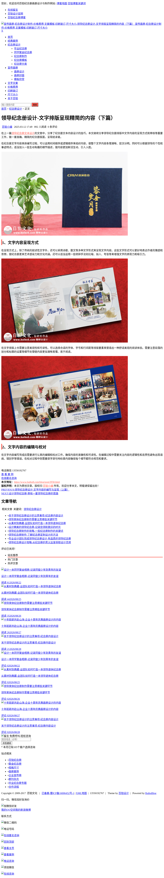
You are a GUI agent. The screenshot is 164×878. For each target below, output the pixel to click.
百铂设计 (124, 793)
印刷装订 (13, 90)
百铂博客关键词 (77, 3)
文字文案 (13, 83)
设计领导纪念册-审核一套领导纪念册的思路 (29, 493)
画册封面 (19, 75)
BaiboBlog (150, 793)
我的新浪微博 (23, 809)
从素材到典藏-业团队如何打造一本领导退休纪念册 (37, 523)
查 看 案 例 (7, 474)
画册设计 (19, 71)
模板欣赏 (19, 79)
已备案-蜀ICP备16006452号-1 (58, 793)
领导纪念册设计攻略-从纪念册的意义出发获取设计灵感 (40, 542)
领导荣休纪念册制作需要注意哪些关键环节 (33, 519)
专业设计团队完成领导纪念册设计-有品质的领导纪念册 (40, 538)
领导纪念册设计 (33, 509)
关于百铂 (13, 98)
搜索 (35, 105)
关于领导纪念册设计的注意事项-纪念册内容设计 (36, 515)
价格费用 (13, 87)
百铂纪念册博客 (17, 17)
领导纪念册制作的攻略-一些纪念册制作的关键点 (36, 531)
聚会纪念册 (15, 763)
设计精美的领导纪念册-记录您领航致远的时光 (35, 527)
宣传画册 (13, 67)
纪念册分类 (20, 63)
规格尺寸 (14, 767)
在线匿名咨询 (9, 478)
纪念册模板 (20, 60)
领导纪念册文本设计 (23, 133)
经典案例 (13, 40)
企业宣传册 (15, 775)
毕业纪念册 (20, 48)
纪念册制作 (20, 56)
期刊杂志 (14, 779)
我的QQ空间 (8, 809)
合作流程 (14, 786)
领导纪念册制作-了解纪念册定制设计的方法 (33, 534)
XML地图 (81, 793)
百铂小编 (7, 126)
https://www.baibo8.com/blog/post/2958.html (37, 482)
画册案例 (14, 771)
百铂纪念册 (15, 760)
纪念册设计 (14, 44)
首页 (10, 37)
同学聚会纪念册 (23, 52)
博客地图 (62, 3)
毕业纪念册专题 (18, 783)
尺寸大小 (13, 94)
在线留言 (13, 9)
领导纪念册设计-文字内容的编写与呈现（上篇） (35, 489)
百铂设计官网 (15, 13)
